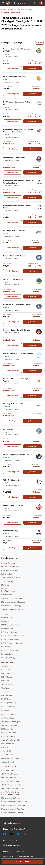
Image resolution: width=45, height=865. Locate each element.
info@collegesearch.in (13, 845)
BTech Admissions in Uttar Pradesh (14, 802)
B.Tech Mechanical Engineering (12, 636)
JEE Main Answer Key (9, 725)
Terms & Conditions (26, 856)
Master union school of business (13, 602)
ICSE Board (5, 747)
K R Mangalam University (10, 570)
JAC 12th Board (7, 755)
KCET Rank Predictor (8, 777)
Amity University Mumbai (10, 578)
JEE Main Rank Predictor (10, 774)
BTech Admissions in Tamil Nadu (13, 809)
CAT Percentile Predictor (10, 781)
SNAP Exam (5, 688)
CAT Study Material (8, 718)
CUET (39, 63)
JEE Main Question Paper (10, 722)
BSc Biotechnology (8, 658)
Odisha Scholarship (8, 736)
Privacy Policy (8, 856)
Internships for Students (10, 758)
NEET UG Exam (6, 695)
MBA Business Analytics (10, 625)
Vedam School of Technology (12, 609)
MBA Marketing (7, 628)
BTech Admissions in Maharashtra (13, 805)
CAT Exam (5, 666)
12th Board (32, 63)
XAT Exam (5, 692)
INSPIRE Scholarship (8, 733)
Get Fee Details (9, 144)
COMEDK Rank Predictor (10, 792)
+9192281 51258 (11, 840)
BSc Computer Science (9, 650)
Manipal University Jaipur (10, 567)
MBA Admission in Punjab (10, 798)
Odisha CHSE (6, 751)
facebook (4, 834)
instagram (25, 834)
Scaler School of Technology (11, 598)
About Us (6, 851)
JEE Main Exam (7, 684)
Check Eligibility (22, 862)
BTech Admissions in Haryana (12, 813)
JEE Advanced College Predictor (13, 788)
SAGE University (7, 581)
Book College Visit (12, 68)
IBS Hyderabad (6, 574)
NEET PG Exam (6, 677)
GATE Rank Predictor (8, 770)
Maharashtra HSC (7, 744)
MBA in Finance (7, 617)
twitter (11, 834)
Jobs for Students (8, 762)
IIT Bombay (5, 585)
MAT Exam (5, 681)
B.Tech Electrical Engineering (11, 643)
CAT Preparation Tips (9, 703)
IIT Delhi (4, 589)
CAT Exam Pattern (8, 706)
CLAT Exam (5, 673)
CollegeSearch (16, 3)
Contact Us (20, 851)
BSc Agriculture (7, 654)
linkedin (18, 834)
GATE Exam (5, 670)
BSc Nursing (5, 647)
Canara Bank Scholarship (10, 740)
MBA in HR (5, 621)
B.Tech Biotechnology (9, 632)
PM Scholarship (7, 729)
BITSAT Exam (6, 699)
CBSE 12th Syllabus (8, 714)
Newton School (6, 595)
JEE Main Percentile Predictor (12, 785)
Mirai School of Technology (11, 606)
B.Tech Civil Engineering (10, 639)
